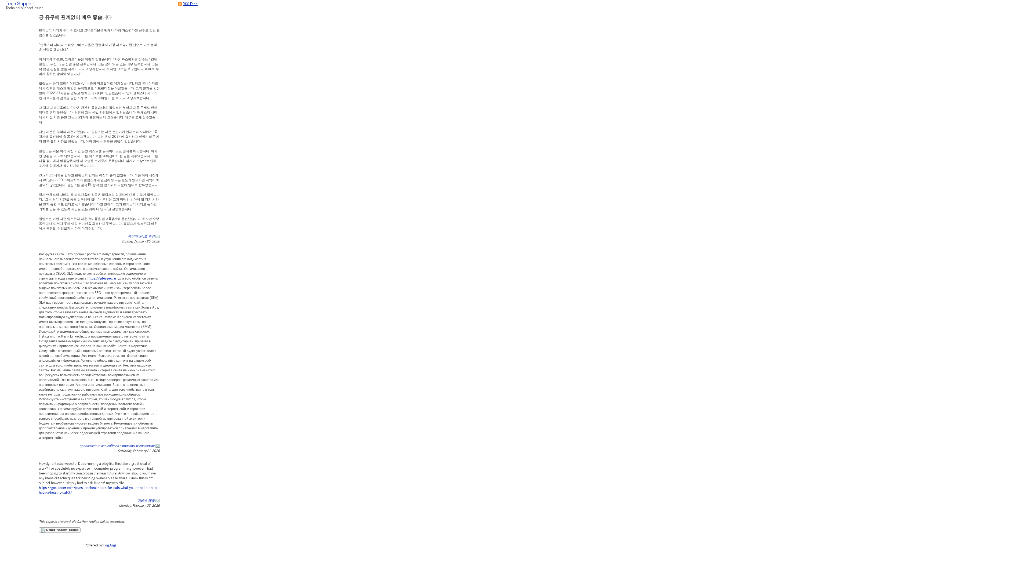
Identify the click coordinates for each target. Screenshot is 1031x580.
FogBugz (110, 545)
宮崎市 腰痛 (146, 500)
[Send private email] (157, 236)
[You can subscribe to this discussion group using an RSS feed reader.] (180, 4)
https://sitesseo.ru (102, 278)
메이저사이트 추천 (141, 236)
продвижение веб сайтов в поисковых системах (117, 446)
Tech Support (20, 4)
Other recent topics (62, 530)
